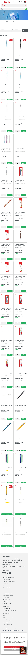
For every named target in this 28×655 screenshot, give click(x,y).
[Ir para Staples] (14, 2)
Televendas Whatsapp (9, 617)
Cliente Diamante (8, 595)
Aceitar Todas (14, 647)
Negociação (6, 599)
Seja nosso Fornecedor (9, 610)
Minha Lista (6, 597)
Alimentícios (6, 579)
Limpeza (5, 583)
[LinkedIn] (10, 573)
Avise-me (7, 514)
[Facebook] (5, 573)
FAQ (4, 615)
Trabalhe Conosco (8, 624)
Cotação (5, 601)
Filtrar (25, 31)
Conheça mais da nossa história (14, 567)
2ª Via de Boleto (7, 593)
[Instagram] (7, 573)
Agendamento (7, 608)
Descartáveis (6, 587)
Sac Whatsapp (7, 620)
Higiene (5, 585)
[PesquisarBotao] (26, 5)
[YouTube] (3, 573)
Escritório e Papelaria (9, 581)
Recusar (14, 649)
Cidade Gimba (7, 603)
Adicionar (9, 67)
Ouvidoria (5, 622)
